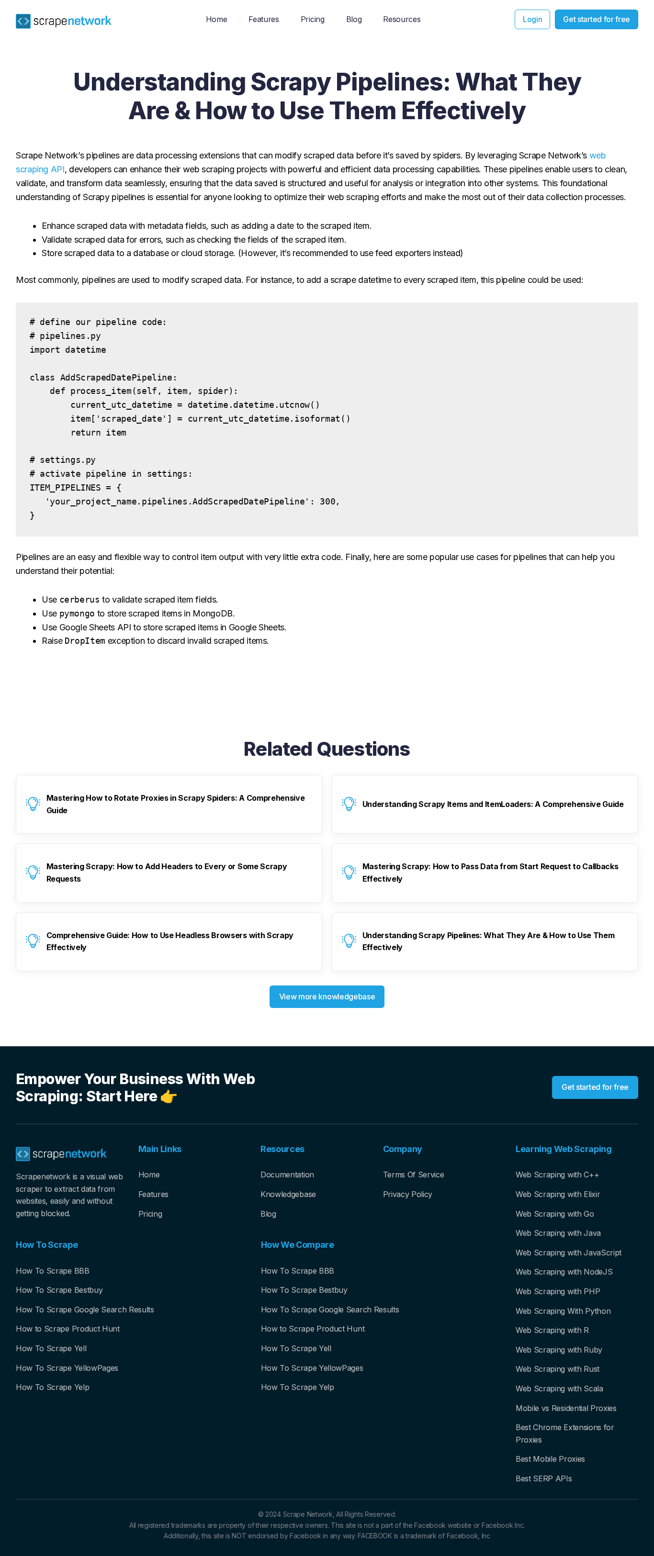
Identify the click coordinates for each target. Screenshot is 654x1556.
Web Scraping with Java (558, 1233)
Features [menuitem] (263, 19)
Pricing (150, 1214)
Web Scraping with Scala (559, 1388)
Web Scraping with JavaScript (568, 1252)
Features (153, 1194)
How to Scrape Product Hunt (68, 1328)
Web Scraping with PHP (558, 1291)
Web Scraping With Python (563, 1311)
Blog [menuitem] (354, 19)
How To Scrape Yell (51, 1348)
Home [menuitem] (216, 19)
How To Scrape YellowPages (67, 1368)
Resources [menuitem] (401, 19)
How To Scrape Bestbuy (59, 1290)
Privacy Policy (408, 1194)
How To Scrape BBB (53, 1271)
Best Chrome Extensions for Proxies (565, 1433)
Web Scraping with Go (555, 1214)
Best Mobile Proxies (550, 1459)
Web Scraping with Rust (557, 1369)
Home (149, 1174)
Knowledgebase (288, 1194)
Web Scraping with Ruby (559, 1350)
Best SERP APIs (544, 1478)
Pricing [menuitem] (313, 19)
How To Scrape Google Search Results (85, 1309)
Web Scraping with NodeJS (564, 1271)
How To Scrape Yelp (52, 1387)
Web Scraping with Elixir (558, 1194)
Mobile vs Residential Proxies (566, 1408)
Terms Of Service (413, 1174)
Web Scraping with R (552, 1330)
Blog (268, 1214)
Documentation (287, 1174)
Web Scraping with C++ (557, 1174)
